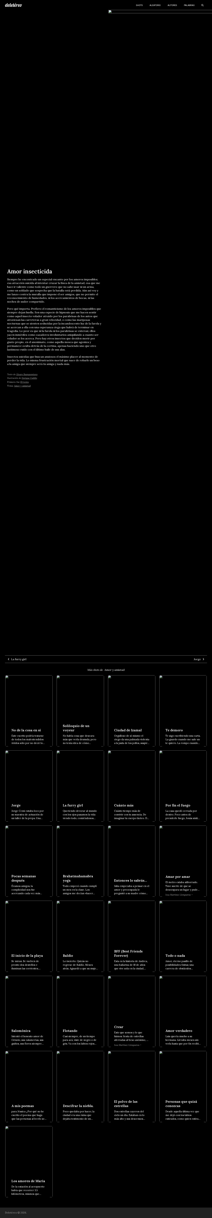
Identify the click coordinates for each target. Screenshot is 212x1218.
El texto (24, 382)
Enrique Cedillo (29, 378)
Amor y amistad (22, 385)
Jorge (197, 659)
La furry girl (18, 659)
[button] (202, 5)
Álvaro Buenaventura (26, 374)
